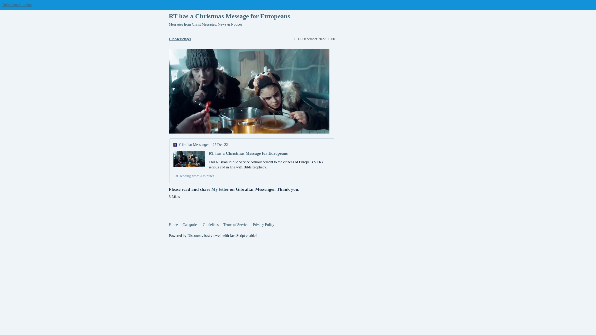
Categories (190, 225)
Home (173, 225)
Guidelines (211, 225)
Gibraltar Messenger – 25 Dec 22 (203, 145)
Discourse (194, 236)
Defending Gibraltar (17, 5)
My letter (220, 189)
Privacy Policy (263, 225)
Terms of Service (235, 225)
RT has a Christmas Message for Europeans (229, 16)
